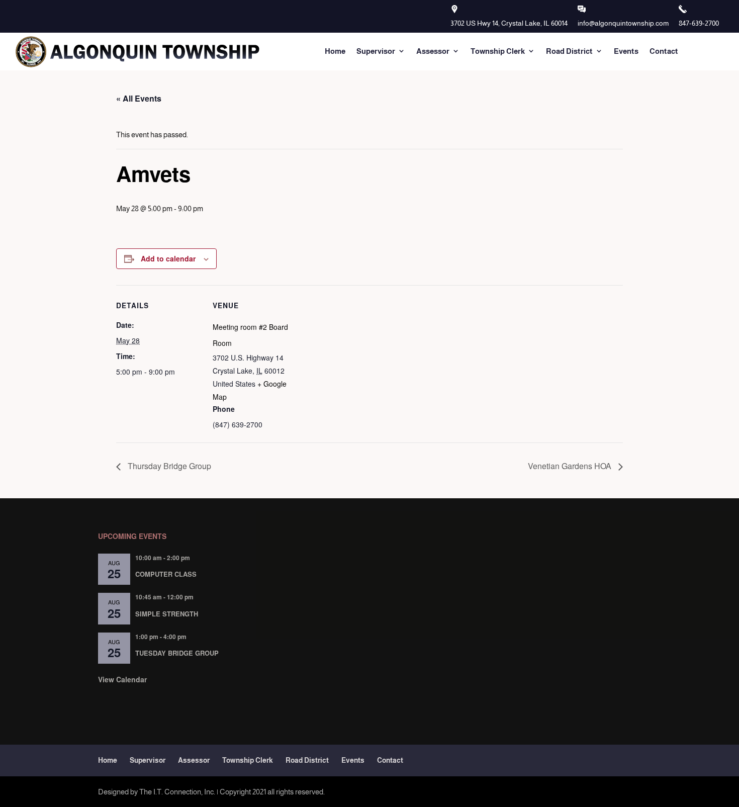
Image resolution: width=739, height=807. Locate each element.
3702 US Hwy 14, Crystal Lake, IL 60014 (509, 23)
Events (626, 51)
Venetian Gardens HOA (570, 466)
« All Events (138, 98)
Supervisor (375, 51)
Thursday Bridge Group (168, 466)
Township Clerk (498, 51)
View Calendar (122, 679)
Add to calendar (168, 258)
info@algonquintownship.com (623, 23)
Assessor (432, 51)
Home (335, 51)
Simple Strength (166, 613)
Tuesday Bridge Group (177, 653)
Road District (569, 51)
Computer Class (166, 574)
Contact (664, 51)
